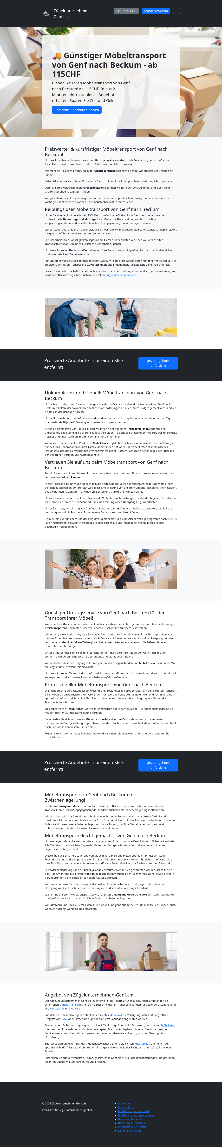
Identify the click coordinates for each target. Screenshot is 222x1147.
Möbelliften (168, 1025)
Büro (64, 1019)
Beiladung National (130, 1119)
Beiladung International (132, 1123)
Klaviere (75, 1008)
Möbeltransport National (133, 1111)
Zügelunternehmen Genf (121, 275)
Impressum (125, 1103)
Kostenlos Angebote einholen (77, 110)
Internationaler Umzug (132, 1127)
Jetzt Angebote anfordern (158, 363)
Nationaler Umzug (129, 1131)
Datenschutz (126, 1107)
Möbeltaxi (116, 1015)
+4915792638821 (126, 11)
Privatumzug (142, 1043)
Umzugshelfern (69, 1004)
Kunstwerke (57, 1008)
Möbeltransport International (136, 1115)
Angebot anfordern (156, 11)
